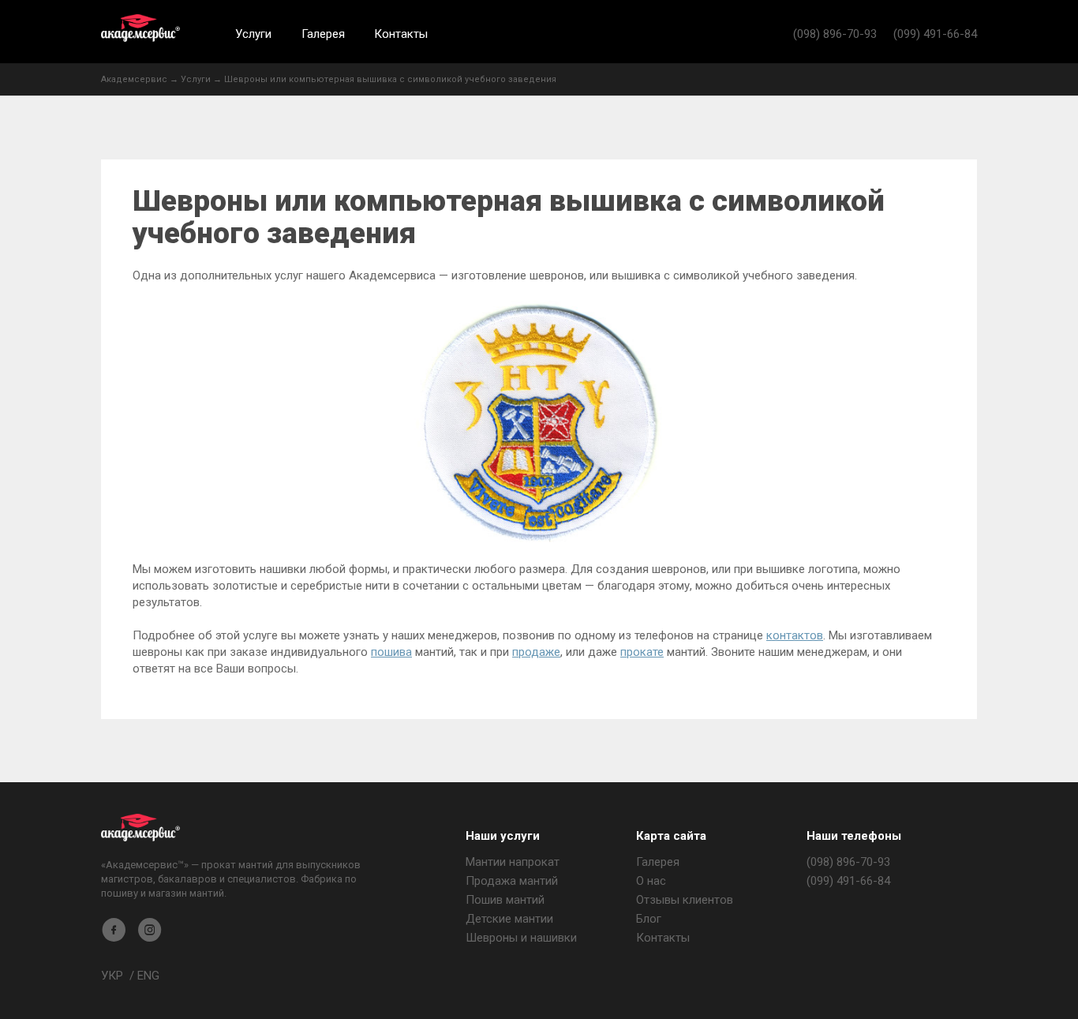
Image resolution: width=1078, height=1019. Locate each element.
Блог (648, 919)
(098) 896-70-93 (835, 34)
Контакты (401, 34)
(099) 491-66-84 (935, 34)
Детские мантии (509, 919)
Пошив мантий (505, 900)
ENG (148, 975)
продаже (536, 652)
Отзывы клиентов (684, 900)
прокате (642, 652)
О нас (651, 881)
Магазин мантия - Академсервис (140, 827)
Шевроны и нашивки (521, 938)
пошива (391, 652)
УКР (112, 975)
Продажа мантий (512, 881)
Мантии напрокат (513, 862)
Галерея (323, 34)
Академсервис (140, 28)
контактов (794, 635)
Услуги (253, 34)
